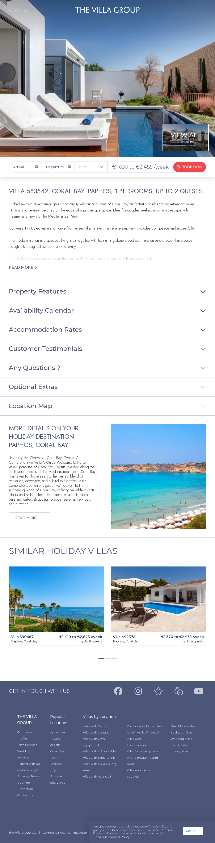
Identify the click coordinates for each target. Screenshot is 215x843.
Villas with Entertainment (137, 742)
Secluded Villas (181, 732)
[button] (91, 167)
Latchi (54, 757)
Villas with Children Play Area (100, 767)
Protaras (56, 776)
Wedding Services (23, 754)
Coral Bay (57, 751)
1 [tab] (100, 660)
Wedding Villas (181, 739)
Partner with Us (28, 764)
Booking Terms (28, 776)
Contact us (25, 795)
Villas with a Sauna (96, 732)
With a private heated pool (142, 761)
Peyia (54, 770)
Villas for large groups (143, 751)
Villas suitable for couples (139, 773)
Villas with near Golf (97, 776)
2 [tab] (107, 660)
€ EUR (16, 10)
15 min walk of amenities (144, 726)
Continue (193, 831)
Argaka (55, 745)
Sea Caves (57, 782)
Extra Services (27, 745)
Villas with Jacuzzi (95, 726)
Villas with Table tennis (99, 757)
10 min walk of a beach (143, 732)
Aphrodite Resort (57, 735)
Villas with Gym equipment (94, 742)
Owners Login (27, 770)
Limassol (56, 764)
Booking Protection (25, 786)
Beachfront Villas (183, 726)
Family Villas (179, 745)
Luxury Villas (179, 751)
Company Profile (24, 735)
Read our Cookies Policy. (111, 837)
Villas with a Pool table (99, 751)
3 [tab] (113, 660)
